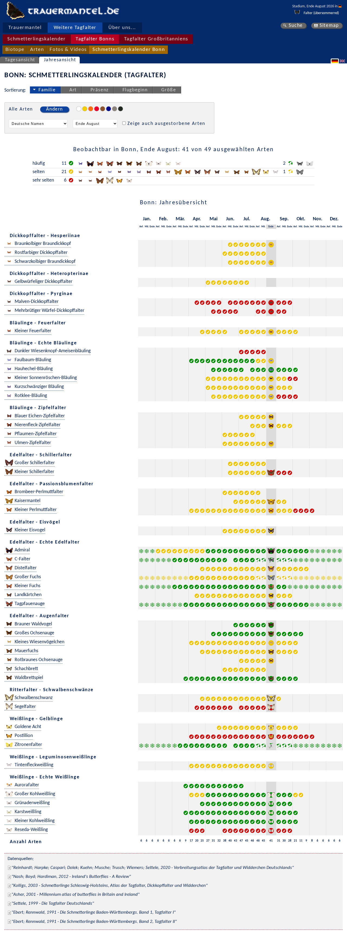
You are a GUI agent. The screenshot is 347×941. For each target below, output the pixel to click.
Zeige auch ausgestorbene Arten (166, 123)
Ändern (54, 109)
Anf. (141, 226)
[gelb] (84, 108)
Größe (168, 90)
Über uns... (122, 27)
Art (73, 90)
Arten (37, 49)
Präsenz (100, 90)
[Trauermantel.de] (15, 11)
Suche (296, 25)
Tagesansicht (20, 60)
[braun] (102, 108)
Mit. (147, 226)
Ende (152, 226)
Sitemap (329, 25)
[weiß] (78, 108)
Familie (47, 90)
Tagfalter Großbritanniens (156, 39)
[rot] (96, 108)
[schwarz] (120, 108)
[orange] (90, 108)
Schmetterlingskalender (36, 39)
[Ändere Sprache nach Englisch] (343, 61)
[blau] (108, 108)
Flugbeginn (135, 90)
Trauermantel (24, 27)
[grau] (114, 108)
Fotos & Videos (68, 49)
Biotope (14, 49)
